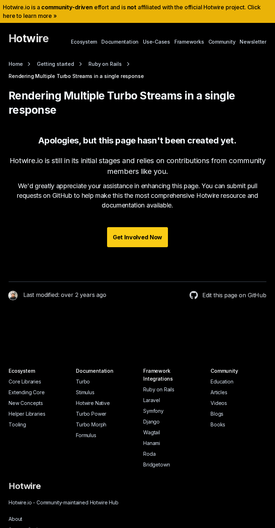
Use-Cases (156, 42)
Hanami (151, 443)
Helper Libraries (27, 414)
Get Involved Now (137, 237)
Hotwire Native (93, 403)
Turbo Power (91, 414)
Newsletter (253, 42)
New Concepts (26, 403)
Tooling (17, 424)
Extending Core (27, 392)
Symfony (153, 411)
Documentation (120, 42)
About (15, 519)
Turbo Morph (91, 424)
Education (222, 381)
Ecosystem (84, 42)
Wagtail (151, 432)
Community (222, 42)
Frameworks (189, 42)
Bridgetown (156, 464)
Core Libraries (25, 381)
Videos (219, 403)
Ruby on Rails (158, 389)
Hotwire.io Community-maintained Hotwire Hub (64, 502)
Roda (149, 454)
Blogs (217, 414)
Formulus (86, 435)
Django (151, 422)
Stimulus (85, 392)
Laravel (151, 400)
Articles (219, 392)
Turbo (83, 381)
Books (218, 424)
